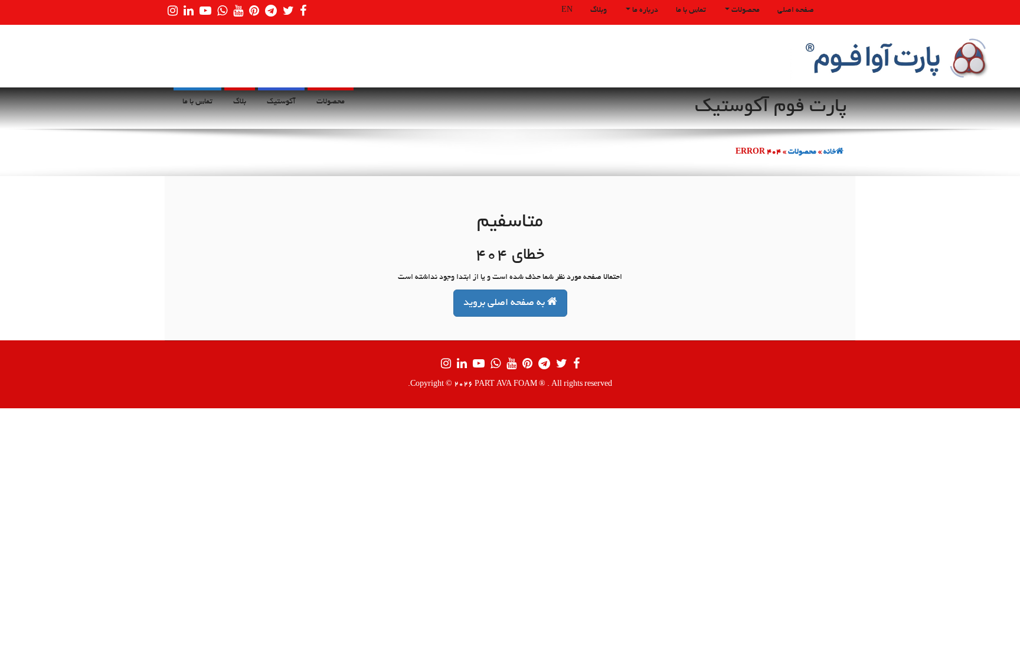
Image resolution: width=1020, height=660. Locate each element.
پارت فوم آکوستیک (770, 107)
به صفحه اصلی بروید (505, 303)
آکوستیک (281, 102)
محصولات (745, 10)
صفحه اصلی (795, 10)
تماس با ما (691, 10)
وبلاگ (598, 10)
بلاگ (239, 102)
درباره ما (644, 10)
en (567, 10)
